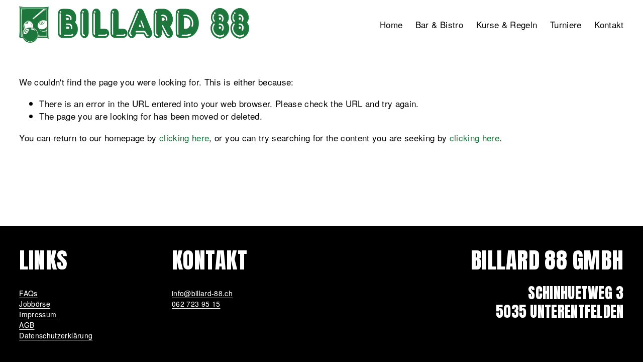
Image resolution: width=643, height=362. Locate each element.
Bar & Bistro (439, 24)
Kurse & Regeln (507, 24)
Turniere (566, 24)
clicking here (184, 137)
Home (391, 24)
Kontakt (608, 24)
